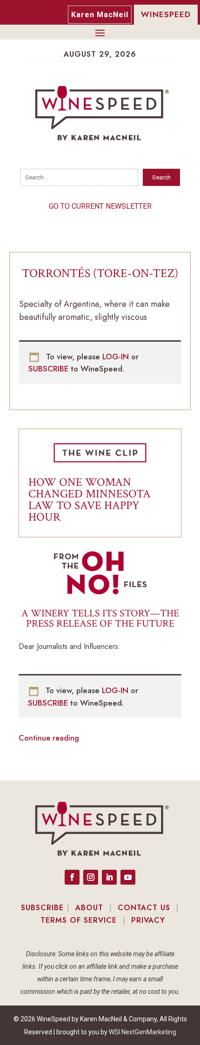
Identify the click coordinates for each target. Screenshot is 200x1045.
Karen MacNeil (99, 14)
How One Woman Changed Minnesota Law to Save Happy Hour (89, 500)
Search (161, 177)
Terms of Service (78, 920)
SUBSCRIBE (49, 368)
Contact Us (144, 907)
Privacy (148, 920)
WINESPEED (166, 14)
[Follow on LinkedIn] (109, 877)
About (89, 907)
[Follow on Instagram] (90, 877)
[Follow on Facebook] (72, 877)
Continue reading (49, 738)
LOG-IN (116, 356)
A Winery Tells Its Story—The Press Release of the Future (100, 618)
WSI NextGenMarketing (142, 1032)
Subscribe (42, 907)
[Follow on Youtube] (127, 877)
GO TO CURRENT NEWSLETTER (100, 206)
